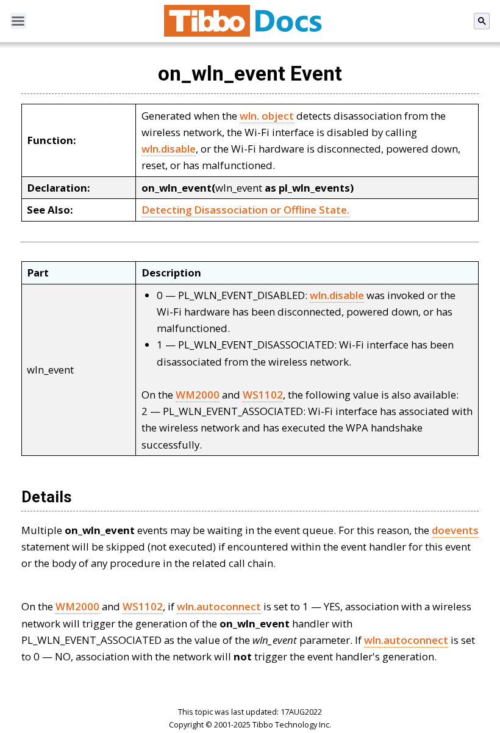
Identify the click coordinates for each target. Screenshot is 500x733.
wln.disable (168, 149)
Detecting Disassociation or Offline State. (245, 210)
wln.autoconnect (219, 606)
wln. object (267, 116)
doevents (455, 530)
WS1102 (263, 395)
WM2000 (198, 395)
